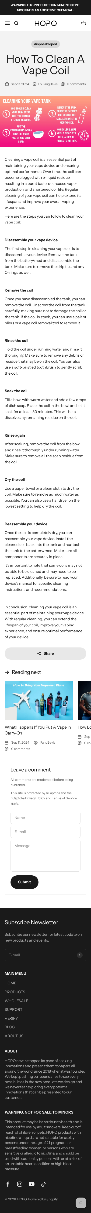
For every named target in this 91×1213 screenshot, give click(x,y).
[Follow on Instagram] (20, 1184)
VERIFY (11, 1018)
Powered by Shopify (43, 1199)
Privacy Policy (35, 798)
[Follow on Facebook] (8, 1184)
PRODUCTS (15, 992)
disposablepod (45, 44)
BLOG (10, 1027)
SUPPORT (13, 1009)
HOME (10, 983)
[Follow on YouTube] (31, 1184)
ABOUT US (14, 1036)
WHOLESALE (16, 1000)
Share (49, 653)
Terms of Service (64, 798)
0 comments (76, 84)
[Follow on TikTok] (43, 1184)
